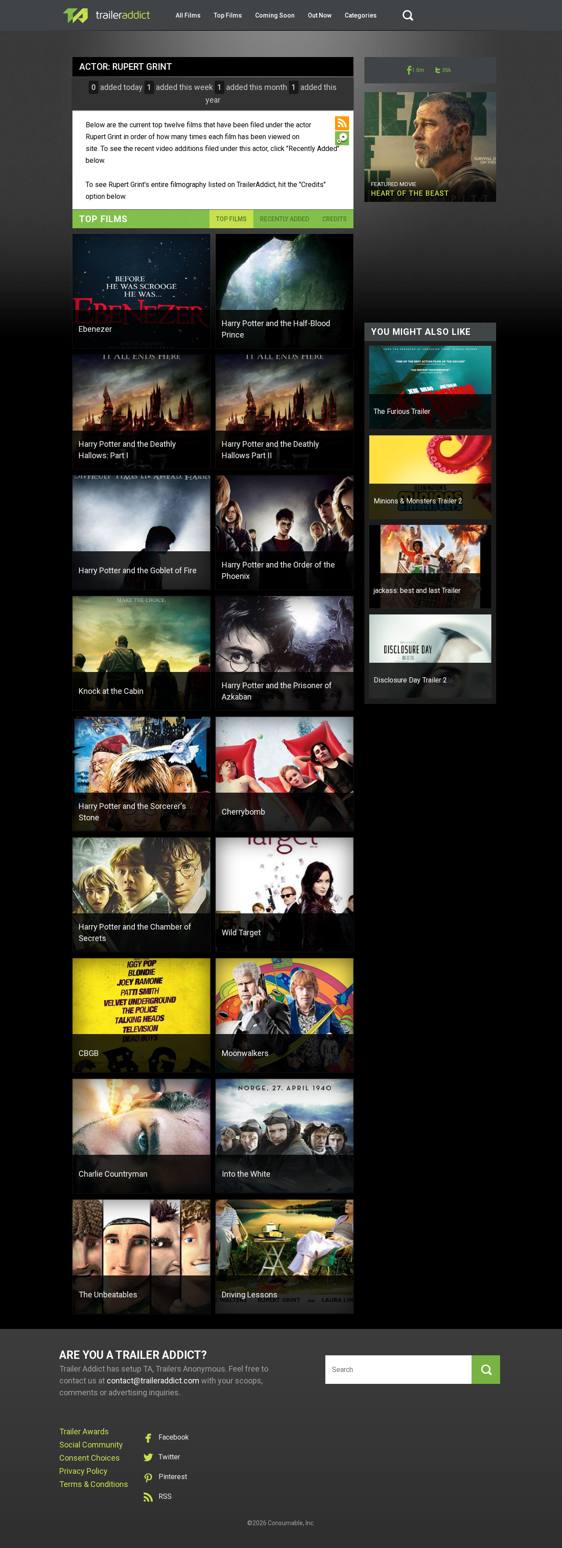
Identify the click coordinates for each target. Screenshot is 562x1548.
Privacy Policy (83, 1471)
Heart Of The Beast (410, 193)
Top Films (228, 15)
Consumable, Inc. (291, 1522)
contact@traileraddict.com (153, 1380)
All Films (188, 15)
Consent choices (89, 1457)
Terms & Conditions (93, 1484)
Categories (361, 15)
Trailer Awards (84, 1431)
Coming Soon (275, 15)
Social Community (91, 1444)
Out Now (319, 15)
